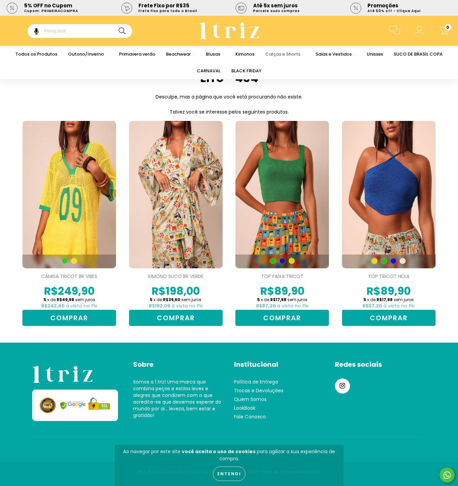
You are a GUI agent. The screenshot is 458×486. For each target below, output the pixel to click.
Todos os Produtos (36, 54)
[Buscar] (122, 31)
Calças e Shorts (283, 54)
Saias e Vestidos (334, 54)
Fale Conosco (250, 416)
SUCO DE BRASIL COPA (418, 54)
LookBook (244, 408)
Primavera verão (137, 54)
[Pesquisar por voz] (31, 31)
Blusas (213, 54)
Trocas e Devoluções (258, 390)
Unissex (375, 54)
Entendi (229, 474)
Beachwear (179, 54)
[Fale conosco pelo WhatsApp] (447, 475)
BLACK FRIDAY (246, 71)
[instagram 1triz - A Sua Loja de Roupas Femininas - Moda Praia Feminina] (342, 386)
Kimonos (244, 54)
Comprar (69, 318)
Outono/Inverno (86, 54)
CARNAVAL (209, 71)
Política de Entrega (256, 381)
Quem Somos (250, 399)
